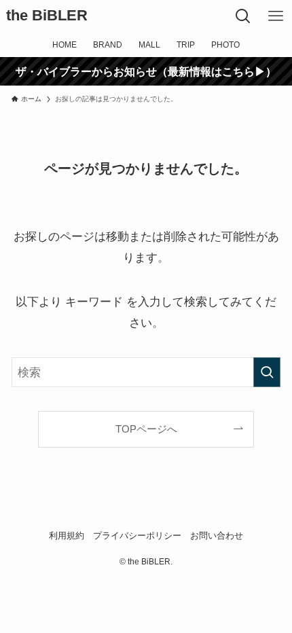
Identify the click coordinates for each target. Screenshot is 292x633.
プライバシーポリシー (137, 535)
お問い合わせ (216, 535)
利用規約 (66, 535)
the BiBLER (47, 16)
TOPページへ (146, 429)
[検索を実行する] (266, 372)
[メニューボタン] (275, 16)
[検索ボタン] (243, 16)
